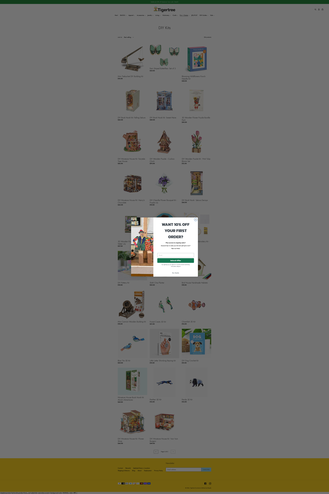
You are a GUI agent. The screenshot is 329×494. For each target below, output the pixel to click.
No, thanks (175, 273)
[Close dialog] (195, 219)
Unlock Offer (175, 260)
